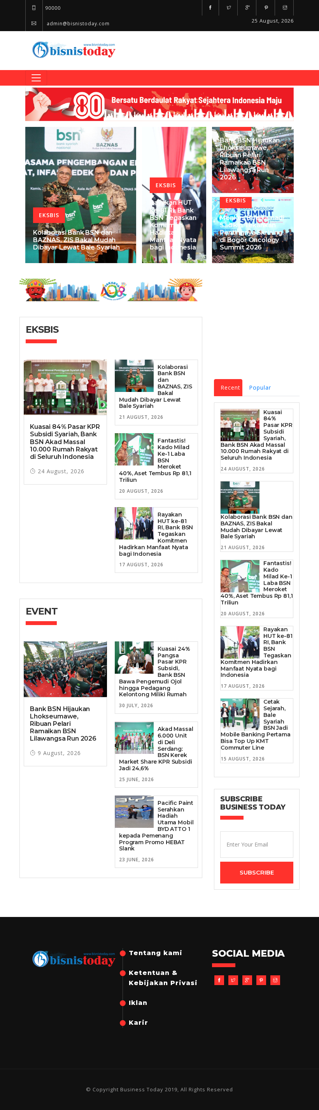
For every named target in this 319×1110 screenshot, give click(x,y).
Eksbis (49, 215)
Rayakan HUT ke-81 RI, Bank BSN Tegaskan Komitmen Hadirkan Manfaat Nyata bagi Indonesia (173, 225)
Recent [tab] (230, 387)
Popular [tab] (260, 387)
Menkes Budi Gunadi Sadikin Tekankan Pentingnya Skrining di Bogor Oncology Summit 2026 (252, 232)
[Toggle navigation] (36, 78)
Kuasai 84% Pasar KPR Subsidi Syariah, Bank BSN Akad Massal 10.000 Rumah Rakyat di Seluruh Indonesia (65, 441)
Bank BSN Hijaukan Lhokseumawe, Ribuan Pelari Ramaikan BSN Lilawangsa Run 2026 (250, 159)
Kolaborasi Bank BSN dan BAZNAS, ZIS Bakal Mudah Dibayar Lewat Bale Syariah (76, 240)
